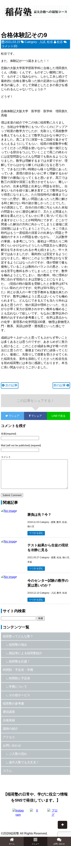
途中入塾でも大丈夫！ (24, 762)
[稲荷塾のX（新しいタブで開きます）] (35, 814)
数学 (59, 522)
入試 (42, 42)
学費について (18, 686)
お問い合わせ (12, 745)
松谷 (50, 42)
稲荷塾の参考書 (13, 703)
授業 (53, 522)
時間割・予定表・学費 (18, 669)
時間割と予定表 (19, 678)
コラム (7, 770)
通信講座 (9, 711)
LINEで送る (59, 415)
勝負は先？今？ (39, 514)
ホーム (12, 844)
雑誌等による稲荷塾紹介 (25, 653)
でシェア (10, 415)
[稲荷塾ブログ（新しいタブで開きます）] (53, 814)
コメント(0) (9, 46)
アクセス (9, 737)
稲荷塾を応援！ (19, 661)
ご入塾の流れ (18, 753)
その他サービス (19, 695)
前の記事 (60, 385)
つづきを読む (36, 533)
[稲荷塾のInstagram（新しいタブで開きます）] (18, 814)
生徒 (29, 562)
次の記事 (11, 385)
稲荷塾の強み (18, 644)
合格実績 (9, 720)
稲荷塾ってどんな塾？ (18, 636)
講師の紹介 (10, 728)
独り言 (30, 526)
